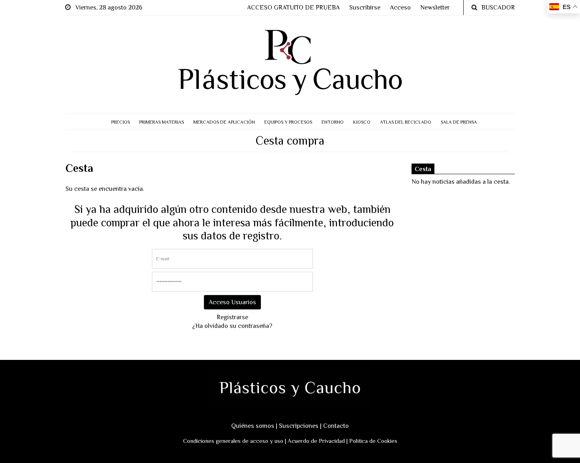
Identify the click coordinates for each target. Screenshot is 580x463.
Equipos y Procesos (288, 122)
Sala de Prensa (459, 122)
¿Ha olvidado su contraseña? (232, 325)
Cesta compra (290, 140)
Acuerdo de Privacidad (316, 440)
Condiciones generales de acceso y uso (233, 440)
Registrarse (232, 317)
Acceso (400, 7)
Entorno (333, 122)
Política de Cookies (373, 440)
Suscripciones (298, 425)
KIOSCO (361, 122)
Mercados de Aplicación (224, 122)
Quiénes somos (252, 425)
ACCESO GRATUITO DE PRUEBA (293, 7)
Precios (120, 122)
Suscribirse (364, 7)
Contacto (336, 425)
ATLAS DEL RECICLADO (405, 122)
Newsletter (435, 7)
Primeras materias (161, 122)
